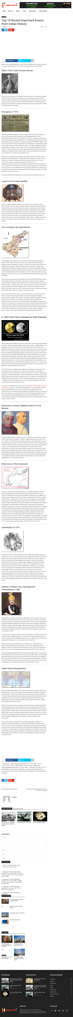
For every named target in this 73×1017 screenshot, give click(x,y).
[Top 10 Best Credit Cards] (5, 921)
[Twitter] (55, 1010)
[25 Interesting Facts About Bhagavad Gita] (29, 980)
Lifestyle (10, 11)
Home (4, 11)
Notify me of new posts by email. (10, 866)
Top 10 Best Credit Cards (15, 919)
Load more (13, 927)
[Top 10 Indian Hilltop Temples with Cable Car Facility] (19, 952)
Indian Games (43, 11)
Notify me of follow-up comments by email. (12, 865)
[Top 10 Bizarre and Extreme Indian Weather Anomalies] (5, 901)
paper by (6, 385)
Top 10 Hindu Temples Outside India (17, 913)
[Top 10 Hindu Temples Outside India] (5, 914)
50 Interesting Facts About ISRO (9, 789)
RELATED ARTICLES (6, 808)
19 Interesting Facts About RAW (24, 822)
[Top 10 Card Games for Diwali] (40, 816)
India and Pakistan (54, 994)
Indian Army (32, 11)
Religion (52, 996)
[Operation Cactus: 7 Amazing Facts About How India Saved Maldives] (9, 816)
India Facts (7, 14)
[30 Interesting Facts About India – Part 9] (19, 939)
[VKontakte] (63, 1010)
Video (24, 11)
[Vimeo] (59, 1010)
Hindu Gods (53, 989)
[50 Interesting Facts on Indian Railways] (5, 908)
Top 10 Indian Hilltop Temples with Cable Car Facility (19, 958)
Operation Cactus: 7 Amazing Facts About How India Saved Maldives (8, 824)
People (51, 987)
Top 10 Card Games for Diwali (39, 822)
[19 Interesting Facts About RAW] (24, 816)
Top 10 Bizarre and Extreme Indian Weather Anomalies (7, 945)
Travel (18, 11)
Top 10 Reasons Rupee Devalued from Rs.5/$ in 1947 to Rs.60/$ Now (36, 789)
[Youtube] (66, 1010)
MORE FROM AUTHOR (18, 808)
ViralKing (4, 26)
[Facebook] (51, 1010)
